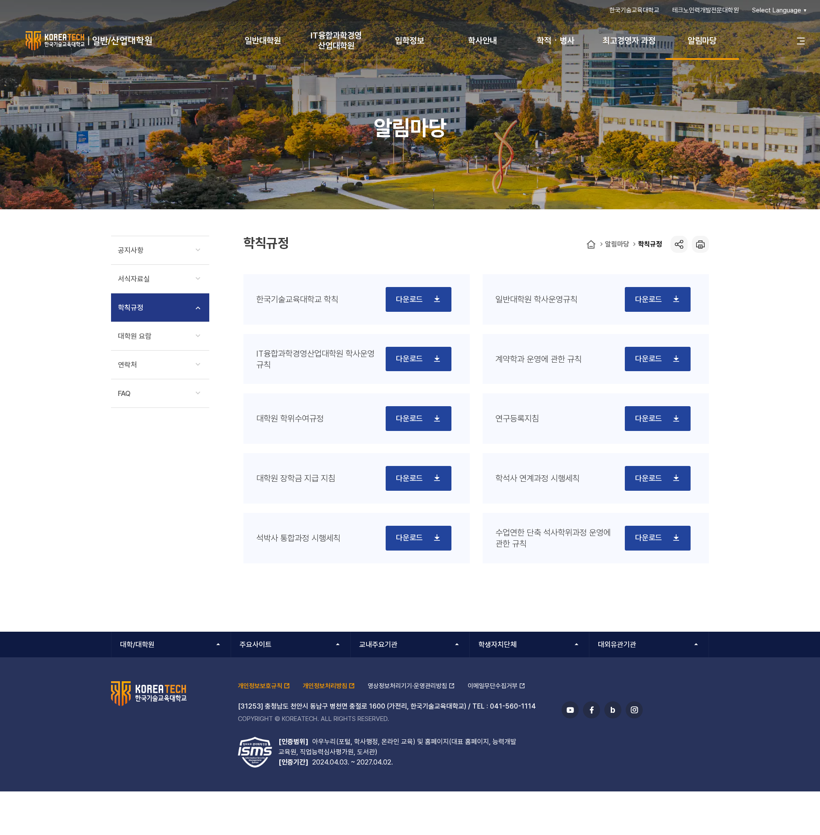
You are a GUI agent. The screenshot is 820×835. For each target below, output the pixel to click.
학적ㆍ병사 (555, 40)
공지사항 (131, 250)
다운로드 (410, 299)
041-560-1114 (513, 706)
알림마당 (702, 40)
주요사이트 (256, 644)
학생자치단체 (497, 644)
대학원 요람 (135, 336)
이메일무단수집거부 (493, 686)
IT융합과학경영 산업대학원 (336, 40)
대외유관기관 (617, 644)
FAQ (124, 393)
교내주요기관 (378, 644)
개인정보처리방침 (325, 686)
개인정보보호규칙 (260, 686)
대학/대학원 (137, 644)
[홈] (591, 245)
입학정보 (409, 40)
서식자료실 (134, 279)
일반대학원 (263, 40)
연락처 (127, 364)
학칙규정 (650, 244)
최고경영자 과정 (629, 40)
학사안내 (482, 40)
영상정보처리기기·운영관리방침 (407, 686)
